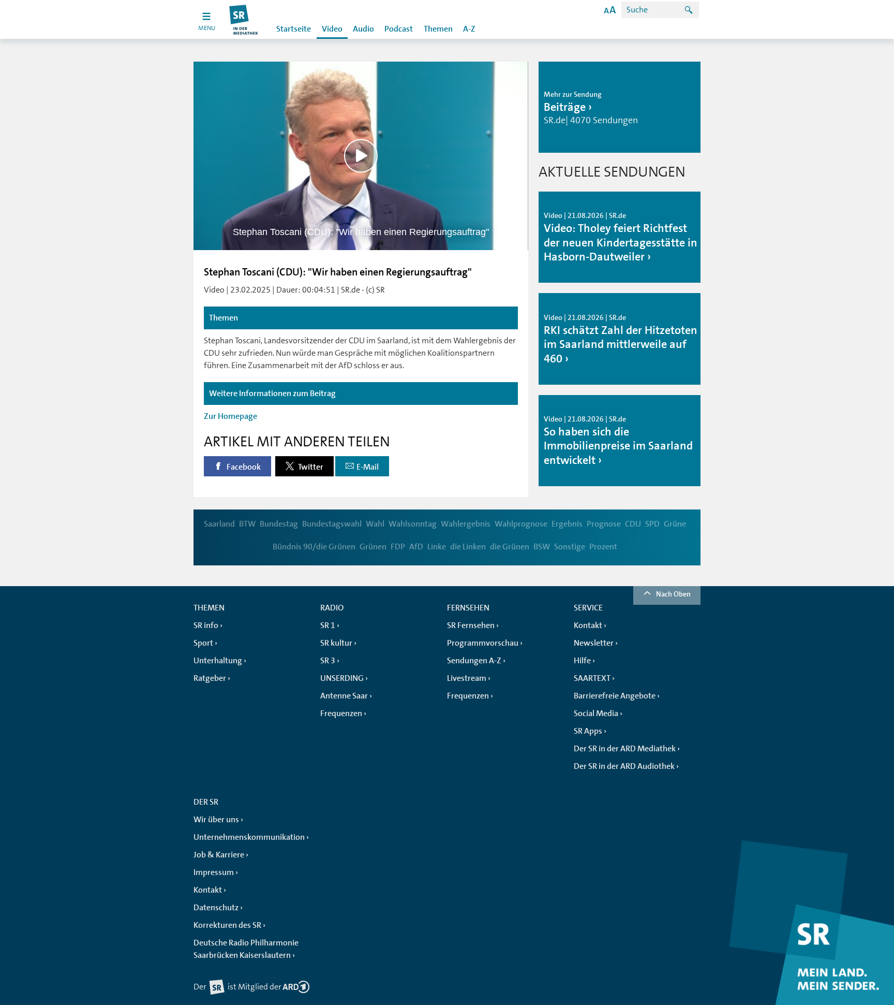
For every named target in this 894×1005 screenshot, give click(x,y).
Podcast (398, 29)
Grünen (373, 547)
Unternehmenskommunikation (249, 837)
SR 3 (327, 661)
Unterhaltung (217, 661)
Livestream (466, 678)
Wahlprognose (521, 524)
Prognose (604, 524)
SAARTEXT (592, 678)
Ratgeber (209, 678)
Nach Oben (673, 594)
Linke (436, 547)
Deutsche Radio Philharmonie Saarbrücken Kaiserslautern (246, 949)
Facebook (243, 467)
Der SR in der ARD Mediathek (625, 749)
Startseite (293, 29)
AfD (416, 547)
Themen (438, 29)
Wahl (375, 524)
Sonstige (569, 547)
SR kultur (336, 643)
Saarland (219, 524)
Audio (363, 29)
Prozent (603, 547)
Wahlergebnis (465, 524)
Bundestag (279, 524)
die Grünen (509, 547)
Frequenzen (341, 713)
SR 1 (327, 625)
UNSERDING (342, 678)
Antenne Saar (344, 696)
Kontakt (588, 625)
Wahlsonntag (413, 524)
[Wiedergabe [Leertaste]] (361, 155)
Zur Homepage (230, 416)
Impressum (213, 872)
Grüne (675, 524)
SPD (652, 524)
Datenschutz (216, 907)
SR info (205, 625)
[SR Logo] (244, 19)
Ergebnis (567, 524)
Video (332, 29)
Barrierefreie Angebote (614, 696)
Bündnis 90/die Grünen (314, 547)
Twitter (309, 467)
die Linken (468, 547)
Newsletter (594, 643)
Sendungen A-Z (474, 661)
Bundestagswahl (332, 524)
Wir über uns (216, 819)
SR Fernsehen (471, 625)
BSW (541, 547)
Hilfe (582, 661)
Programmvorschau (482, 643)
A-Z (469, 29)
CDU (633, 524)
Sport (203, 643)
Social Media (596, 713)
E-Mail (367, 467)
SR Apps (588, 731)
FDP (398, 547)
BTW (247, 524)
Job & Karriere (218, 855)
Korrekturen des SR (227, 925)
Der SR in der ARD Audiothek (624, 766)
